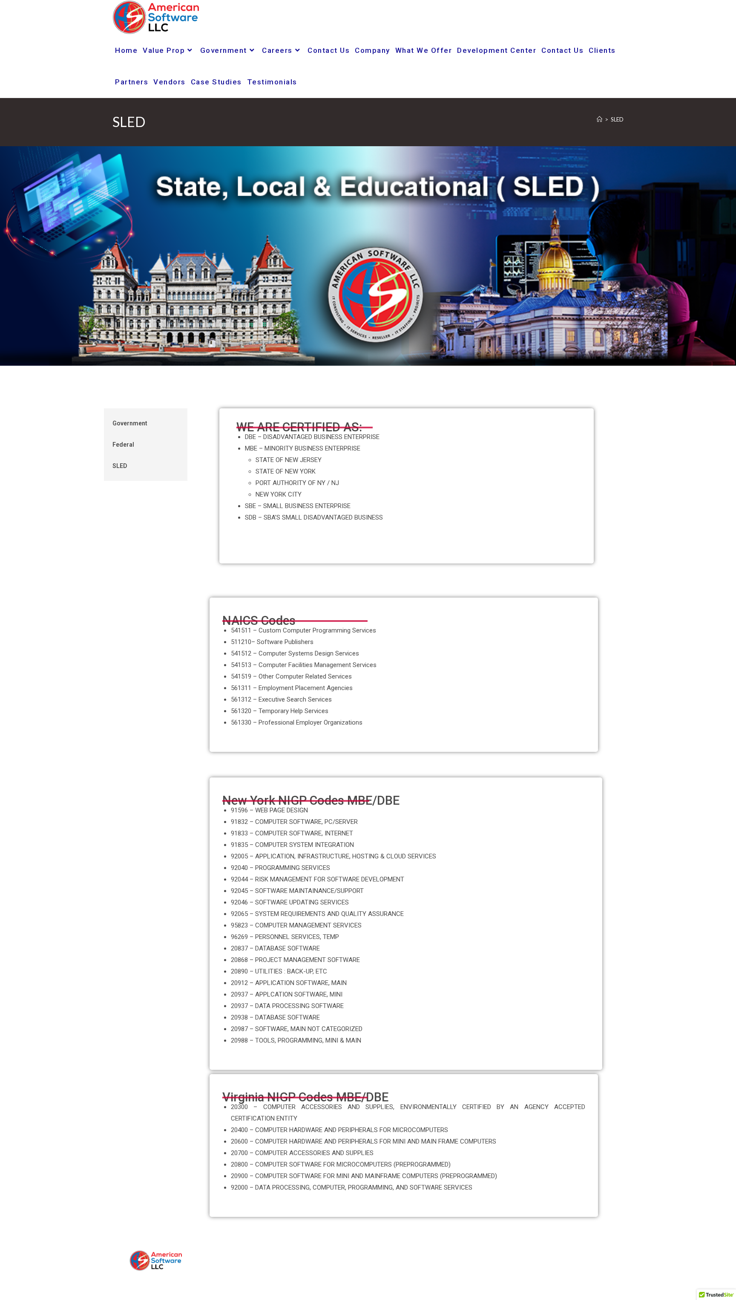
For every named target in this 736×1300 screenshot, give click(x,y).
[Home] (599, 119)
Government (129, 423)
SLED (617, 119)
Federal (123, 444)
